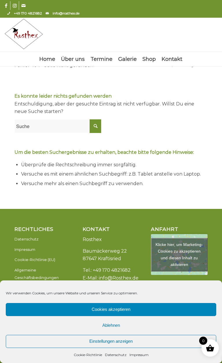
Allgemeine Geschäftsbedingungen (36, 274)
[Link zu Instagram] (14, 5)
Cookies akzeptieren (111, 309)
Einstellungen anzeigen (111, 341)
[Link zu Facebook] (6, 5)
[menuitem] (47, 59)
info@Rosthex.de (118, 278)
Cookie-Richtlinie (88, 355)
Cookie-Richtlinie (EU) (34, 259)
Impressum (139, 355)
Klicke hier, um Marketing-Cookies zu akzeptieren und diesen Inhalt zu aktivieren (179, 254)
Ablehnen (111, 325)
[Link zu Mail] (23, 5)
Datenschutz (116, 355)
